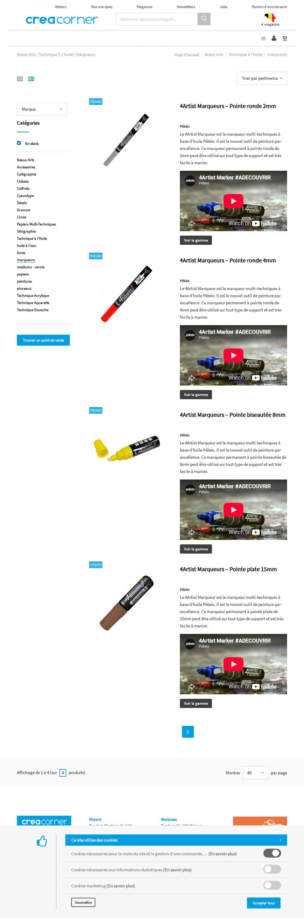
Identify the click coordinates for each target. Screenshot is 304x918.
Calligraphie (26, 174)
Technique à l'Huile (245, 54)
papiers (23, 274)
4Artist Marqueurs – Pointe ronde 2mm (228, 105)
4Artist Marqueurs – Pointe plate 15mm (228, 569)
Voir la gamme (196, 240)
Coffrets (23, 188)
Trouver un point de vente (43, 340)
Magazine (144, 6)
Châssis (22, 181)
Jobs (223, 6)
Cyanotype (25, 195)
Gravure (23, 209)
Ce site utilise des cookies (94, 840)
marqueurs (26, 259)
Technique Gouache (32, 309)
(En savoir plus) (222, 853)
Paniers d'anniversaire (269, 6)
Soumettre (83, 902)
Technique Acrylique (33, 295)
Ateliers (60, 6)
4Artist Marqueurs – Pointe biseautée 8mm (233, 414)
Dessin (22, 202)
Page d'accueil (187, 54)
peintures (24, 281)
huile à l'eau (26, 245)
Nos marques (101, 6)
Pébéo (185, 126)
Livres (21, 217)
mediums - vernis (30, 267)
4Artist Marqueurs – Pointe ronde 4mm (228, 260)
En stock (32, 143)
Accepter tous (264, 903)
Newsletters (186, 6)
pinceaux (24, 288)
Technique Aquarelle (33, 302)
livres (21, 252)
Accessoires (26, 167)
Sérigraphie (26, 231)
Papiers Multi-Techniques (36, 224)
